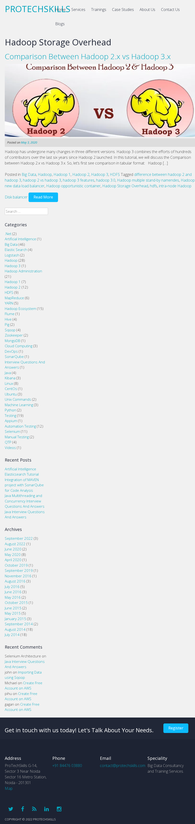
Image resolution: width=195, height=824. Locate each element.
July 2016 (12, 586)
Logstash (12, 255)
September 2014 (19, 624)
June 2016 (13, 591)
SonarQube (14, 356)
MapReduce (14, 297)
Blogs (60, 23)
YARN (9, 303)
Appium (11, 420)
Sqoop (10, 330)
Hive (8, 319)
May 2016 (13, 597)
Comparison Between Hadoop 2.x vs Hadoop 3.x (88, 56)
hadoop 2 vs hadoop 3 (42, 180)
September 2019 (19, 570)
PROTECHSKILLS (37, 9)
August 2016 (15, 581)
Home (60, 9)
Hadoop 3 (99, 174)
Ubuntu (11, 394)
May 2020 (13, 554)
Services (78, 9)
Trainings (98, 9)
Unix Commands (18, 399)
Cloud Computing (18, 345)
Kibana (10, 378)
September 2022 (19, 538)
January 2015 (15, 618)
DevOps (11, 351)
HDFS (115, 174)
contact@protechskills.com (122, 765)
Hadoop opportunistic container (73, 185)
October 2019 (16, 565)
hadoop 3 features (78, 180)
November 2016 (18, 575)
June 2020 (13, 549)
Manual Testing (17, 436)
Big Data (29, 174)
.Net (8, 233)
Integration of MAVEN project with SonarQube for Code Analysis (24, 485)
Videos (10, 447)
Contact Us (170, 9)
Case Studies (123, 9)
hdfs (153, 185)
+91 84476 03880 (67, 765)
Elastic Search (16, 249)
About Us (147, 9)
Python (10, 410)
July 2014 (12, 634)
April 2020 (13, 559)
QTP (8, 442)
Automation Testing (20, 426)
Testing (10, 415)
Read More (43, 197)
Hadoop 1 (62, 174)
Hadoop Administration (23, 271)
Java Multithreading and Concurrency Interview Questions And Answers (24, 501)
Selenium (12, 431)
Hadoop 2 (80, 174)
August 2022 (15, 543)
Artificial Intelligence (20, 238)
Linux (9, 383)
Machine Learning (19, 404)
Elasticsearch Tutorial (22, 474)
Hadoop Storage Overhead (125, 185)
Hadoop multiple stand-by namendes (148, 180)
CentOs (11, 388)
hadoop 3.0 (105, 180)
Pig (7, 324)
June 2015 (13, 608)
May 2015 (13, 613)
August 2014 (15, 629)
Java (8, 372)
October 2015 (16, 602)
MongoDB (12, 340)
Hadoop (45, 174)
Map (9, 788)
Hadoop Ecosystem (20, 308)
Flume (10, 313)
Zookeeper (14, 335)
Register (175, 728)
